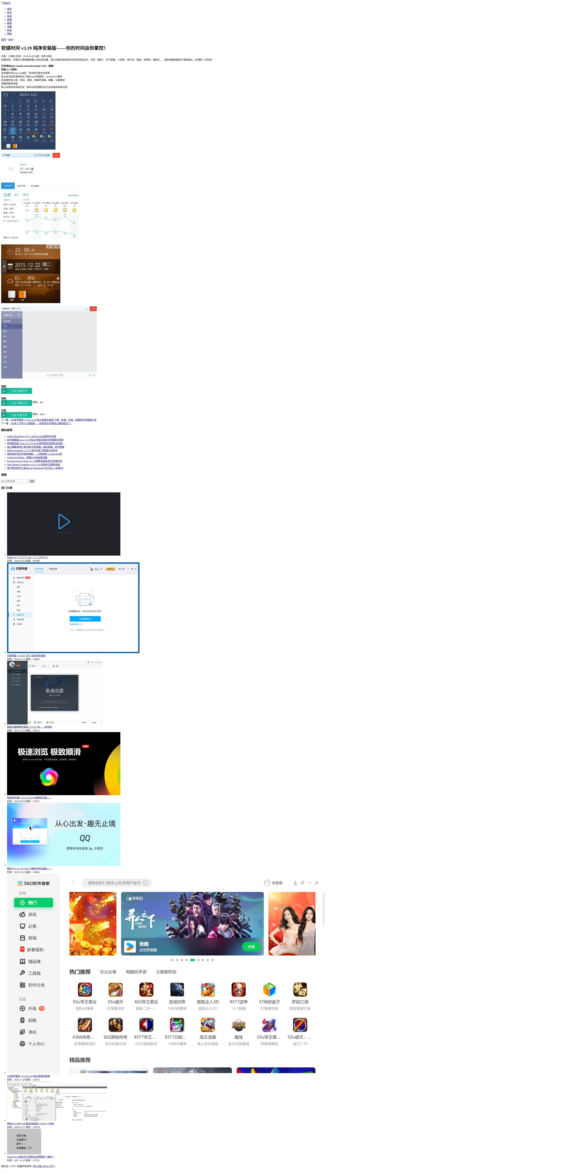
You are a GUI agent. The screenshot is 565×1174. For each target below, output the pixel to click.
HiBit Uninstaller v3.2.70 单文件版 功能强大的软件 (32, 450)
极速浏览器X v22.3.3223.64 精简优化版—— (29, 797)
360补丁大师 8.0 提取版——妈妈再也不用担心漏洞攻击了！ (41, 423)
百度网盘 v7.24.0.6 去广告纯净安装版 (26, 655)
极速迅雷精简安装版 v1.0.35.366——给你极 (29, 727)
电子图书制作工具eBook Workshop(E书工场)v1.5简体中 (35, 468)
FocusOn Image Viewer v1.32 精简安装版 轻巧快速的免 (34, 461)
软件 (9, 12)
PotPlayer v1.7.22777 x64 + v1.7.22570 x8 (27, 557)
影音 (9, 30)
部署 (9, 19)
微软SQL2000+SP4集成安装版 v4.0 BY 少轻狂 (30, 1123)
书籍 (9, 26)
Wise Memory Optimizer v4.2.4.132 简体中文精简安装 (33, 464)
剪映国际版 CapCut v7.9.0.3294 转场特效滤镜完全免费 (35, 443)
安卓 (9, 16)
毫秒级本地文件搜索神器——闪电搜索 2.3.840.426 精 (34, 454)
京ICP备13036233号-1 (44, 1166)
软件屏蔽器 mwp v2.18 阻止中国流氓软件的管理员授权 (35, 440)
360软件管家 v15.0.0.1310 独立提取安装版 (28, 1076)
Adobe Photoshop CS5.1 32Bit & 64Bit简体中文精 (31, 436)
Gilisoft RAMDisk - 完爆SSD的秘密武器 (27, 457)
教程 (9, 23)
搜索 (32, 481)
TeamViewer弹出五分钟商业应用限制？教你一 (30, 1157)
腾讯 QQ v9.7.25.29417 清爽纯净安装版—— (29, 868)
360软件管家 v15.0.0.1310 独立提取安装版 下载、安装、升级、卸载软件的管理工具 (54, 420)
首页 (9, 9)
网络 (9, 34)
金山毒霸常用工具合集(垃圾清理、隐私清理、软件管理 (35, 447)
